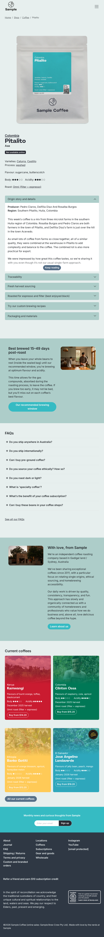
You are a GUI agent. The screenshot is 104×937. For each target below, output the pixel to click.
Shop (16, 17)
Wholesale (42, 857)
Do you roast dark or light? (25, 478)
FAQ (5, 849)
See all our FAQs (14, 519)
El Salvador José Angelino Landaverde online (68, 731)
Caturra (21, 161)
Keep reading (52, 267)
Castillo (31, 161)
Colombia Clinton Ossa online (70, 657)
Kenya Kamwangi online (19, 657)
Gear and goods (45, 853)
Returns (20, 853)
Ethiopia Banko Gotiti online (21, 729)
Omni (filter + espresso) (27, 186)
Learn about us (59, 626)
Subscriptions (44, 849)
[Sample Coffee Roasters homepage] (13, 6)
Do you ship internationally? (26, 450)
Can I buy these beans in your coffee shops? (36, 505)
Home (8, 17)
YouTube (73, 844)
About (6, 840)
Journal (7, 844)
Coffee (25, 17)
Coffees (40, 844)
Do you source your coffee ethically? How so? (37, 469)
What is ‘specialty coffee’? (25, 487)
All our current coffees (20, 798)
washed (20, 165)
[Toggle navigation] (96, 7)
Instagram (74, 840)
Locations (41, 840)
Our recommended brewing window (32, 406)
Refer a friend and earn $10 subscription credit (30, 879)
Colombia (12, 136)
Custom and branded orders (15, 863)
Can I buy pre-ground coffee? (27, 460)
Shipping (8, 853)
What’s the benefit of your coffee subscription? (37, 496)
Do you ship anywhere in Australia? (30, 442)
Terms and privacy (14, 857)
